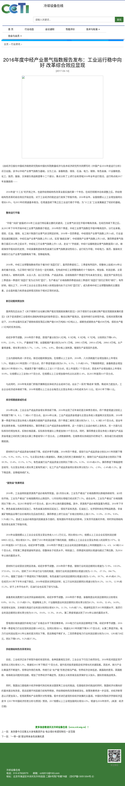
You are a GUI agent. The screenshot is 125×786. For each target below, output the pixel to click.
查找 (119, 19)
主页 (6, 44)
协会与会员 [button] (14, 35)
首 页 (13, 29)
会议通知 (49, 29)
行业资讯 (15, 44)
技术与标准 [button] (92, 29)
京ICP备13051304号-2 (81, 776)
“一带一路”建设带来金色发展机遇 (27, 736)
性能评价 (70, 29)
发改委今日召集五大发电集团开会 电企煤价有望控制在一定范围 (43, 731)
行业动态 (29, 29)
